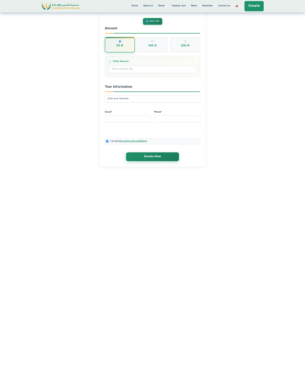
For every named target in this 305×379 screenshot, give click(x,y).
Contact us (224, 6)
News (194, 6)
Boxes (161, 6)
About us (148, 6)
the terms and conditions (133, 141)
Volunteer (207, 6)
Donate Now (152, 156)
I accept (128, 141)
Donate (254, 6)
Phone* (158, 112)
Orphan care (179, 6)
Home (134, 6)
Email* (108, 112)
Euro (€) (154, 21)
